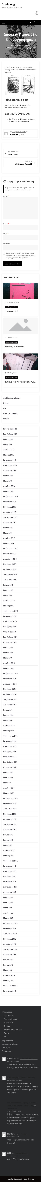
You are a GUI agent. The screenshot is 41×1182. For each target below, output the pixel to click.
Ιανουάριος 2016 (9, 616)
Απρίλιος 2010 (9, 975)
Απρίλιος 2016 (9, 600)
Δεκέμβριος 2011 (9, 871)
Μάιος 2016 (7, 595)
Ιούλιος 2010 (8, 960)
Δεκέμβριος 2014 (10, 684)
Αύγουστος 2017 (9, 522)
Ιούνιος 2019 (8, 439)
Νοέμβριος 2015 (9, 626)
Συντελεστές (8, 1022)
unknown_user (17, 135)
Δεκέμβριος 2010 (10, 934)
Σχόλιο (6, 196)
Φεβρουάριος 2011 (10, 923)
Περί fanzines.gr (10, 1019)
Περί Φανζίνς (9, 1015)
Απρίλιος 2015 (9, 663)
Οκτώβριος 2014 (9, 694)
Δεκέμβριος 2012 (10, 809)
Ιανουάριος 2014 (9, 741)
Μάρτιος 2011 (8, 918)
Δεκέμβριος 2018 (10, 465)
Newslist (10, 1179)
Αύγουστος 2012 (9, 829)
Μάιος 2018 (7, 481)
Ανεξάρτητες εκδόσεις (11, 307)
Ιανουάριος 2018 (9, 502)
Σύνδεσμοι (6, 1047)
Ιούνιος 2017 (8, 528)
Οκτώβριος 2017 (9, 512)
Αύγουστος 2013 (9, 767)
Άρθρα (6, 403)
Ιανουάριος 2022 (10, 429)
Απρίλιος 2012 (9, 850)
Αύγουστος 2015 (9, 642)
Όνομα (6, 224)
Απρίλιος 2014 (9, 725)
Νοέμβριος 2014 (9, 689)
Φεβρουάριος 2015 (10, 673)
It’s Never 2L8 (11, 311)
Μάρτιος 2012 (8, 855)
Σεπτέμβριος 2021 (10, 434)
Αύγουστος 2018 (9, 470)
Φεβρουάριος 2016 (10, 611)
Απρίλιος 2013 (9, 788)
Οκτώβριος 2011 (9, 881)
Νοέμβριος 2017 (9, 507)
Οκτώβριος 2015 (9, 632)
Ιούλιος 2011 (8, 897)
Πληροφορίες (7, 1012)
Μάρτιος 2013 (8, 793)
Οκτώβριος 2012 (9, 819)
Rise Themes (29, 1179)
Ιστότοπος (6, 244)
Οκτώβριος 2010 (9, 944)
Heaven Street (21, 1153)
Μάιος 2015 (7, 658)
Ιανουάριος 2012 (9, 866)
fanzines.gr (9, 4)
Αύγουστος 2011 (9, 892)
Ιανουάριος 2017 (9, 554)
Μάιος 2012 (7, 845)
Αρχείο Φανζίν (7, 1041)
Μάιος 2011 (7, 907)
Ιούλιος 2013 (8, 772)
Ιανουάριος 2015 (9, 678)
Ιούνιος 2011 (8, 902)
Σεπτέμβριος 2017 (10, 517)
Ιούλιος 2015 (8, 647)
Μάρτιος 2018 (8, 491)
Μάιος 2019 (7, 444)
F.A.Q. (6, 1036)
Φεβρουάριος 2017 (10, 548)
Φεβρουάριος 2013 (10, 798)
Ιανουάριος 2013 (9, 803)
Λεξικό (6, 1033)
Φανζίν (6, 419)
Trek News (23, 1134)
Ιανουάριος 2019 (9, 460)
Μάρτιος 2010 (8, 980)
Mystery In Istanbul (14, 346)
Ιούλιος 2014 (8, 710)
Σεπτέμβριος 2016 (10, 574)
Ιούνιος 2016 (8, 590)
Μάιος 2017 (7, 533)
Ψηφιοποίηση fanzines (13, 1029)
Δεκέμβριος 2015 (10, 621)
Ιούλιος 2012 (8, 835)
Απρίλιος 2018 (9, 486)
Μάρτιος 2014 (8, 731)
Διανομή (7, 1026)
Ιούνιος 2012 (8, 840)
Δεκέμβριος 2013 (10, 746)
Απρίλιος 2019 (9, 449)
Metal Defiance (28, 1077)
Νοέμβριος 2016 (9, 564)
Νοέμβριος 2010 (9, 939)
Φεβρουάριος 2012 (10, 861)
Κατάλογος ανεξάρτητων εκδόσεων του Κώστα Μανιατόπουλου (22, 120)
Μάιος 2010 (7, 970)
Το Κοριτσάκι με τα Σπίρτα (14, 105)
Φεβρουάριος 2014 (10, 736)
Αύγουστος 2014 (10, 704)
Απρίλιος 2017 (9, 538)
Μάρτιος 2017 (8, 543)
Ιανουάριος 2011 (9, 928)
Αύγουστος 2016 (9, 580)
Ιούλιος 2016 (8, 585)
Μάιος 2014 (7, 720)
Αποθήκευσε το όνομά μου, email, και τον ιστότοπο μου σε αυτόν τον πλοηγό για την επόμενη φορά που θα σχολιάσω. (20, 255)
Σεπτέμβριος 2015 (10, 637)
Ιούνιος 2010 (8, 965)
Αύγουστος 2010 (9, 954)
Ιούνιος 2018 (8, 475)
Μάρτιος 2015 (8, 668)
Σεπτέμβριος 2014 (10, 699)
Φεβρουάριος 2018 (10, 496)
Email (5, 234)
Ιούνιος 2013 (8, 777)
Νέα (4, 408)
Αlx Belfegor (12, 1077)
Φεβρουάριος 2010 (10, 986)
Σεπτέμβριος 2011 (10, 887)
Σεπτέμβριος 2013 (10, 762)
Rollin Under (12, 1109)
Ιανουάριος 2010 (9, 991)
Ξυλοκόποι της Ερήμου (29, 1058)
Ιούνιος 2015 (8, 652)
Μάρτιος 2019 (8, 455)
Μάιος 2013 (7, 783)
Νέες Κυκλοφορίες (10, 413)
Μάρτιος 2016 (8, 606)
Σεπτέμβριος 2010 (10, 949)
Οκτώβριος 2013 (9, 757)
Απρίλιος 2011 (8, 913)
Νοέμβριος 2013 (9, 751)
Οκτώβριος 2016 (9, 569)
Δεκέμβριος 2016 (10, 559)
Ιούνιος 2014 (8, 715)
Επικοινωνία (6, 1051)
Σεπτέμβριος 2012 (10, 824)
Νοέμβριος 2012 (9, 814)
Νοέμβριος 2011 (9, 876)
